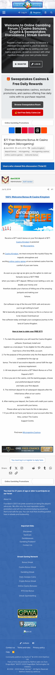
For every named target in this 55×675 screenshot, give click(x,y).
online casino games (17, 261)
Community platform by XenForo (27, 658)
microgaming (24, 151)
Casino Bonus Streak (27, 567)
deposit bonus (10, 151)
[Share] (48, 189)
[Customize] (33, 643)
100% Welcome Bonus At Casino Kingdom (27, 196)
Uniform (25, 643)
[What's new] (46, 13)
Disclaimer (27, 531)
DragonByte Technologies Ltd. (37, 664)
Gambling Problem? (27, 542)
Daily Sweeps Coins (27, 577)
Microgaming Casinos (31, 432)
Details (27, 667)
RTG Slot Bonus (27, 591)
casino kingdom (37, 148)
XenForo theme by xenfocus (29, 672)
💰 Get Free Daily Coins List (27, 112)
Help (8, 652)
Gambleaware (27, 538)
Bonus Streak (27, 562)
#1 (52, 189)
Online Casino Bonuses (27, 586)
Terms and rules (23, 647)
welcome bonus (31, 155)
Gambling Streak (27, 572)
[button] (4, 12)
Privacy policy (39, 647)
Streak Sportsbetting (27, 596)
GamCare (27, 535)
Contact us (10, 647)
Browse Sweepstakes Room (28, 104)
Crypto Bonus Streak (27, 581)
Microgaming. (28, 246)
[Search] (51, 13)
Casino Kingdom (22, 242)
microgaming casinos (40, 151)
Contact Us (27, 545)
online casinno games (14, 155)
